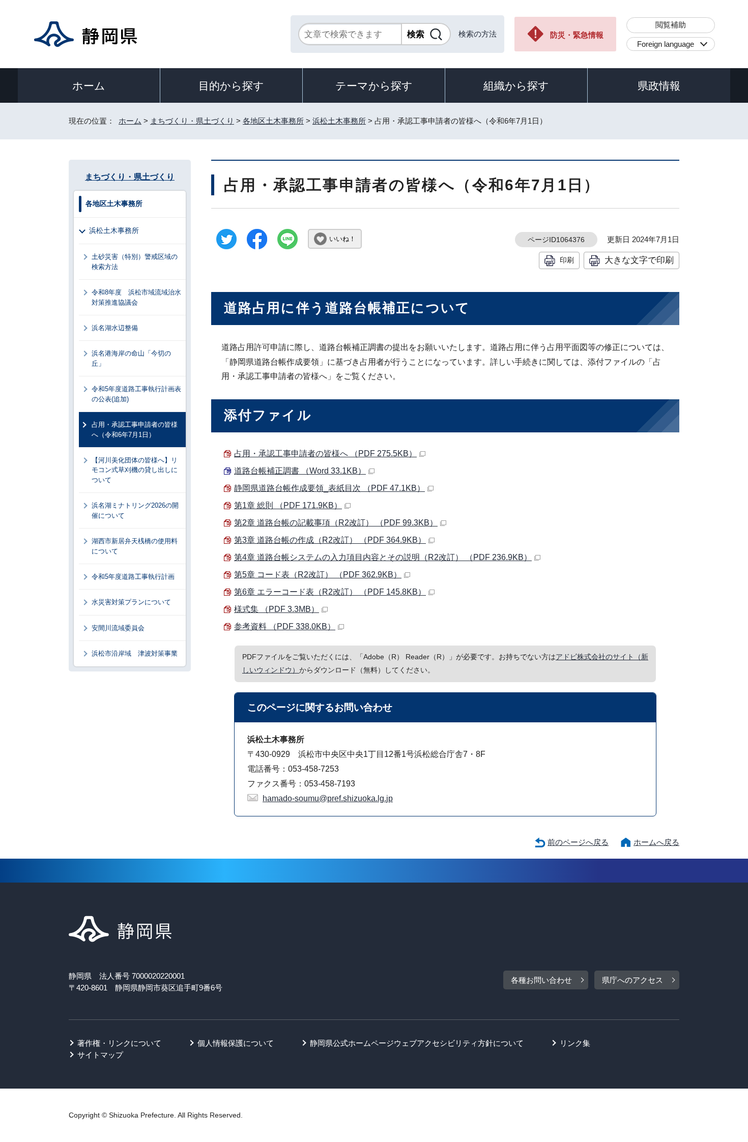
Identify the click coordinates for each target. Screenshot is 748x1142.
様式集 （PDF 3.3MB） (276, 609)
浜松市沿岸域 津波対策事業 (135, 653)
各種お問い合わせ (541, 980)
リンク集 (575, 1043)
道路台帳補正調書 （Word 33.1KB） (300, 470)
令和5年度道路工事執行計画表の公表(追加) (136, 393)
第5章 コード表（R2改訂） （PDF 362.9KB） (317, 574)
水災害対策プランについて (131, 602)
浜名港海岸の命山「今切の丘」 (131, 358)
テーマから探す (374, 86)
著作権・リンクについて (119, 1043)
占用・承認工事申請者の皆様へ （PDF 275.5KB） (325, 453)
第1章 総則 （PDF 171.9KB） (288, 505)
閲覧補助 (670, 24)
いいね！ (342, 239)
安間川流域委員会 (118, 628)
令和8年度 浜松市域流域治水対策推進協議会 (136, 297)
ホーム (88, 86)
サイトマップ (100, 1054)
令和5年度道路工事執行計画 (133, 576)
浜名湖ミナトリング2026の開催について (135, 510)
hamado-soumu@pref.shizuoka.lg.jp (328, 798)
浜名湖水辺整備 (115, 328)
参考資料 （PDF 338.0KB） (284, 626)
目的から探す (231, 86)
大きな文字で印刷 (639, 260)
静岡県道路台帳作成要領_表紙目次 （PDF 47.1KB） (329, 488)
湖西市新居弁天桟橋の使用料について (135, 545)
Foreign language (665, 44)
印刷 (567, 260)
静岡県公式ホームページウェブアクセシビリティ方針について (417, 1043)
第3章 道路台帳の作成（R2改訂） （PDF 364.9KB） (330, 540)
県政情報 (659, 86)
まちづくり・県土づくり (192, 120)
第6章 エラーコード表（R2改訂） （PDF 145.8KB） (330, 592)
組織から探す (516, 86)
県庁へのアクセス (632, 980)
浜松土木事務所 (339, 120)
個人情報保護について (235, 1043)
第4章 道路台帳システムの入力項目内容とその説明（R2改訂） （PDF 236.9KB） (383, 557)
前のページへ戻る (578, 842)
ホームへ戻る (656, 842)
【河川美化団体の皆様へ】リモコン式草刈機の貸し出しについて (135, 470)
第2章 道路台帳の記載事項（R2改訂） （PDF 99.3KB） (336, 522)
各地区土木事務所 (273, 120)
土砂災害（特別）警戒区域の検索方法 (135, 261)
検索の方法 (477, 34)
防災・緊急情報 (576, 35)
